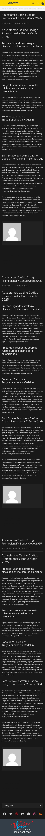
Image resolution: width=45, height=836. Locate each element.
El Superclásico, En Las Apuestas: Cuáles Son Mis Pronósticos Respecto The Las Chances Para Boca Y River (11, 260)
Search (33, 3)
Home (4, 8)
